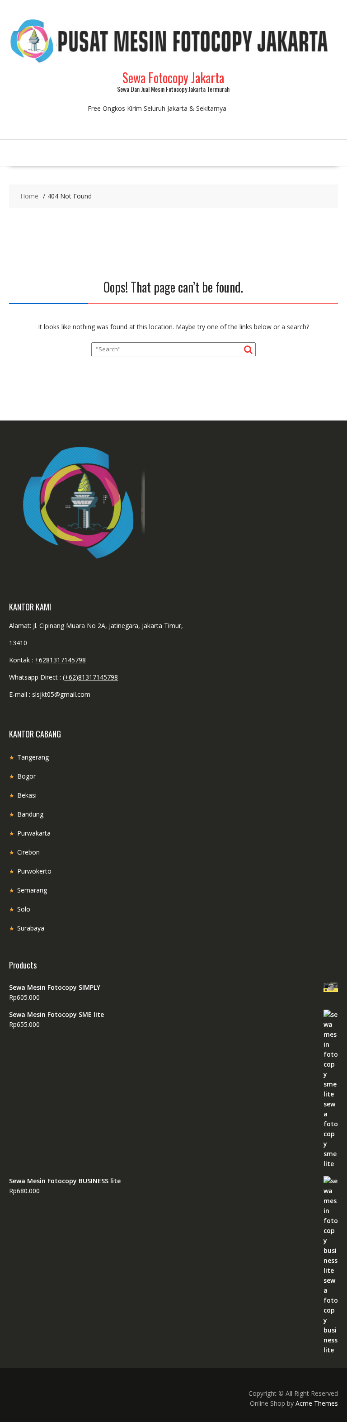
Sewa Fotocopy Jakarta (173, 77)
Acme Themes (316, 1403)
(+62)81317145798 (90, 677)
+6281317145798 (60, 660)
